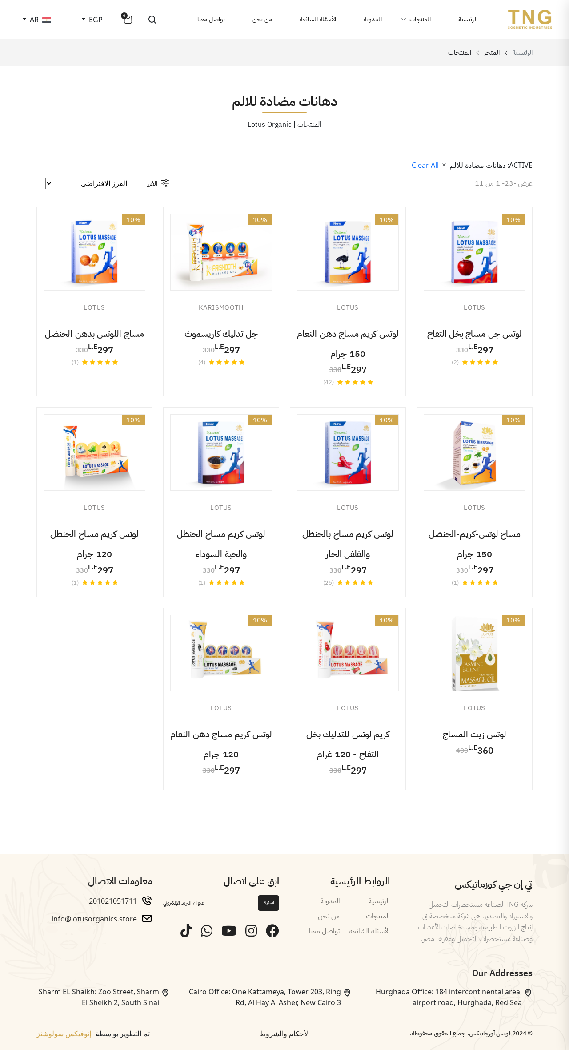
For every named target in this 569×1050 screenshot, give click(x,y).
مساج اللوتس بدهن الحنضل (94, 333)
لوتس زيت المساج (475, 734)
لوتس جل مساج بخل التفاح (474, 333)
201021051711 (113, 901)
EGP (95, 19)
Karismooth (221, 307)
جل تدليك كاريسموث (221, 333)
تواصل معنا (211, 19)
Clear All (425, 165)
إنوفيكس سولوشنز (63, 1033)
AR (33, 19)
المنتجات (420, 19)
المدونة (373, 19)
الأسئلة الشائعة (318, 19)
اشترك (268, 902)
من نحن (262, 19)
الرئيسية (467, 19)
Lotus (474, 307)
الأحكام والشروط (284, 1033)
